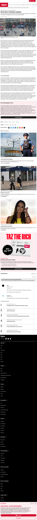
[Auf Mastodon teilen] (11, 127)
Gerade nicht (32, 503)
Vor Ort (2, 455)
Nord (1, 359)
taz (3, 336)
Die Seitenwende (3, 391)
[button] (36, 1)
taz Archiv (2, 476)
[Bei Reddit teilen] (22, 127)
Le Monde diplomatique (4, 474)
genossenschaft (3, 405)
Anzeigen (2, 490)
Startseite (2, 7)
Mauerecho (2, 428)
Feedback (2, 497)
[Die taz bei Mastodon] (6, 339)
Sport (1, 354)
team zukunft (3, 439)
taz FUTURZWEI (3, 472)
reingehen (2, 432)
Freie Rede (2, 430)
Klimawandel (2, 379)
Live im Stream (3, 458)
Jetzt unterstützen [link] (18, 117)
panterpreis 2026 (3, 414)
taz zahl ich (2, 407)
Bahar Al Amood (20, 69)
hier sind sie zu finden (30, 280)
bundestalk (2, 421)
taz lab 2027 (2, 462)
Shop (1, 488)
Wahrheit (2, 361)
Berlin (5, 7)
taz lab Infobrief (3, 446)
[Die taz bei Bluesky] (8, 339)
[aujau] (3, 286)
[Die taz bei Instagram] (10, 339)
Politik (1, 345)
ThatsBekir (33, 68)
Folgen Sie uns (3, 338)
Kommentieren (7, 124)
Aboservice (2, 500)
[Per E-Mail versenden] (9, 127)
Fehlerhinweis (12, 124)
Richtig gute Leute (3, 377)
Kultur (1, 352)
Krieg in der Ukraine (4, 373)
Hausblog (2, 389)
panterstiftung (3, 412)
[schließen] (35, 504)
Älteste (35, 273)
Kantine (2, 486)
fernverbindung (3, 423)
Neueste (32, 273)
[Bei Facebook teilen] (15, 127)
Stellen (2, 393)
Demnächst (2, 453)
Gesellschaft (2, 350)
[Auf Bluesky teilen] (13, 127)
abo (1, 403)
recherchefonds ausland (4, 409)
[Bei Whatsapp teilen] (17, 127)
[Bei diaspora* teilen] (20, 127)
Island (1, 368)
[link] (10, 5)
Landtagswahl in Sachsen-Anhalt (6, 375)
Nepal (1, 370)
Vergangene (2, 460)
